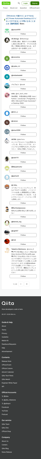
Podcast (5, 414)
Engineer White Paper (9, 383)
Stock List (13, 8)
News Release (7, 452)
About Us (5, 441)
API (3, 386)
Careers (4, 445)
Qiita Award (6, 379)
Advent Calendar (8, 372)
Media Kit (5, 340)
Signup (35, 3)
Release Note (6, 361)
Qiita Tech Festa (7, 375)
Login (26, 3)
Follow (23, 34)
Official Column (7, 368)
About (4, 326)
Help (3, 348)
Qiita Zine (5, 428)
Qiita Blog (5, 448)
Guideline (5, 337)
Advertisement (7, 351)
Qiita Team (5, 424)
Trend (5, 8)
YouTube (5, 411)
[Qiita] (6, 3)
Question (23, 8)
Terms (4, 330)
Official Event (34, 8)
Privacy (4, 333)
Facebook (5, 407)
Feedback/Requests (9, 344)
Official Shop (6, 431)
